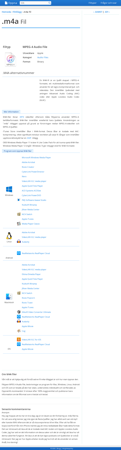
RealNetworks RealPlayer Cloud (36, 253)
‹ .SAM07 (97, 11)
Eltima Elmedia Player (31, 274)
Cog (23, 331)
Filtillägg (17, 11)
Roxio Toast (27, 302)
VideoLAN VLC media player (34, 181)
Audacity (25, 242)
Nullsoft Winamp (29, 205)
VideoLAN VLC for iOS (31, 339)
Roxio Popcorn (28, 298)
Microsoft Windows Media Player (36, 157)
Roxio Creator (28, 167)
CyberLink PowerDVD (31, 195)
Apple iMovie (27, 326)
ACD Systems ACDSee (31, 190)
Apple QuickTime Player (32, 186)
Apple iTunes (28, 219)
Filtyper (93, 2)
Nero (24, 176)
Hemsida (6, 11)
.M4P (29, 138)
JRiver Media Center (30, 209)
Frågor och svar (109, 2)
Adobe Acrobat (28, 162)
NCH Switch (27, 214)
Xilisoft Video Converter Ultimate (36, 312)
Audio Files (42, 57)
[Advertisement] (41, 36)
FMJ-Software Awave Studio (34, 200)
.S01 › (107, 11)
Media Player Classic (31, 223)
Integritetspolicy (67, 449)
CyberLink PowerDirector (33, 171)
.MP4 (21, 117)
